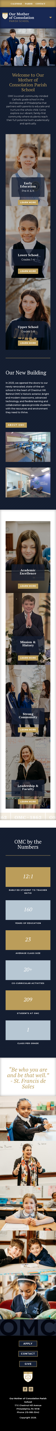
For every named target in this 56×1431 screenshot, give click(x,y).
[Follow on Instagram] (31, 1389)
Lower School (28, 255)
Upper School (28, 327)
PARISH (28, 4)
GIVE (28, 1364)
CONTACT (40, 4)
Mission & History (28, 643)
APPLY (28, 1343)
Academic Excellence (28, 571)
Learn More (28, 202)
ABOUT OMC (16, 425)
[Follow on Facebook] (25, 1389)
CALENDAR (16, 4)
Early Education (28, 184)
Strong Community (28, 715)
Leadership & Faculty (28, 787)
